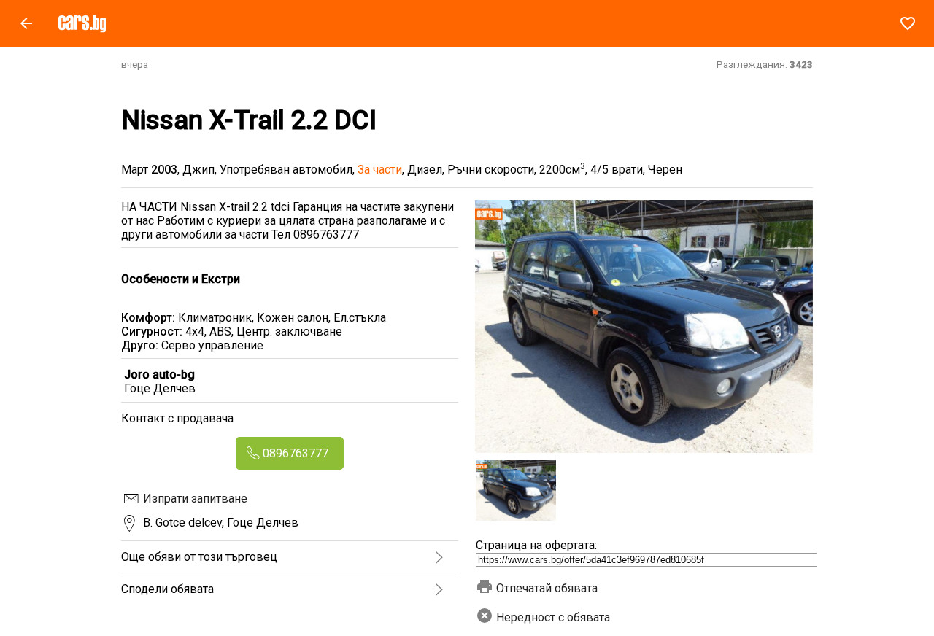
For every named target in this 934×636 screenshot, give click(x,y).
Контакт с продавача (177, 418)
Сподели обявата (167, 589)
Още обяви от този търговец (199, 557)
